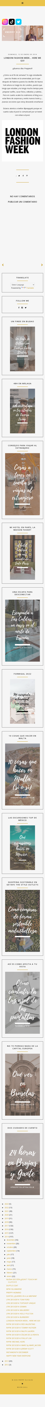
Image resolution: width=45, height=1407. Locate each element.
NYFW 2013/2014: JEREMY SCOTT (20, 1349)
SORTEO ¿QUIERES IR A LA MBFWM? (21, 1296)
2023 (7, 1204)
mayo (9, 1262)
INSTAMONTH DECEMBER (17, 1352)
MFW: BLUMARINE (14, 1289)
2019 (7, 1218)
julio (9, 1254)
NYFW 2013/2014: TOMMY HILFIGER (21, 1327)
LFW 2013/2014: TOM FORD (17, 1299)
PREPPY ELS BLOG (25, 1380)
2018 (7, 1222)
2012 (7, 1364)
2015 (7, 1233)
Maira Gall (22, 1387)
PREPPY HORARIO (13, 1292)
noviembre (11, 1243)
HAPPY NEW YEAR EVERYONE (18, 1356)
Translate (30, 288)
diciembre (11, 1240)
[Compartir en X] (19, 176)
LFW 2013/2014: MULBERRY (17, 1310)
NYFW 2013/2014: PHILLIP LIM (18, 1338)
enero (9, 1276)
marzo (9, 1269)
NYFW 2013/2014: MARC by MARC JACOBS (23, 1345)
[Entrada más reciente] (3, 265)
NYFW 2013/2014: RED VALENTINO (20, 1324)
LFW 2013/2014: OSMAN (16, 1306)
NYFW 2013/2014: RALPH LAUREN (20, 1331)
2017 (7, 1226)
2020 (7, 1215)
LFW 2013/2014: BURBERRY (17, 1317)
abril (9, 1265)
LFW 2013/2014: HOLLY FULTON (19, 1313)
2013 (7, 1361)
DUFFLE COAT (12, 1285)
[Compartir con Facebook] (23, 176)
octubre (10, 1247)
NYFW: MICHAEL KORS (15, 1342)
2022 (7, 1207)
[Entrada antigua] (42, 265)
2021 (7, 1211)
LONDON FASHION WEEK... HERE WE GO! (23, 1320)
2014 (7, 1236)
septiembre (11, 1251)
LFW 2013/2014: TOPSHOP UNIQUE (21, 1303)
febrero (10, 1272)
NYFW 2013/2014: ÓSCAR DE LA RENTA (22, 1335)
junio (9, 1258)
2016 (7, 1229)
